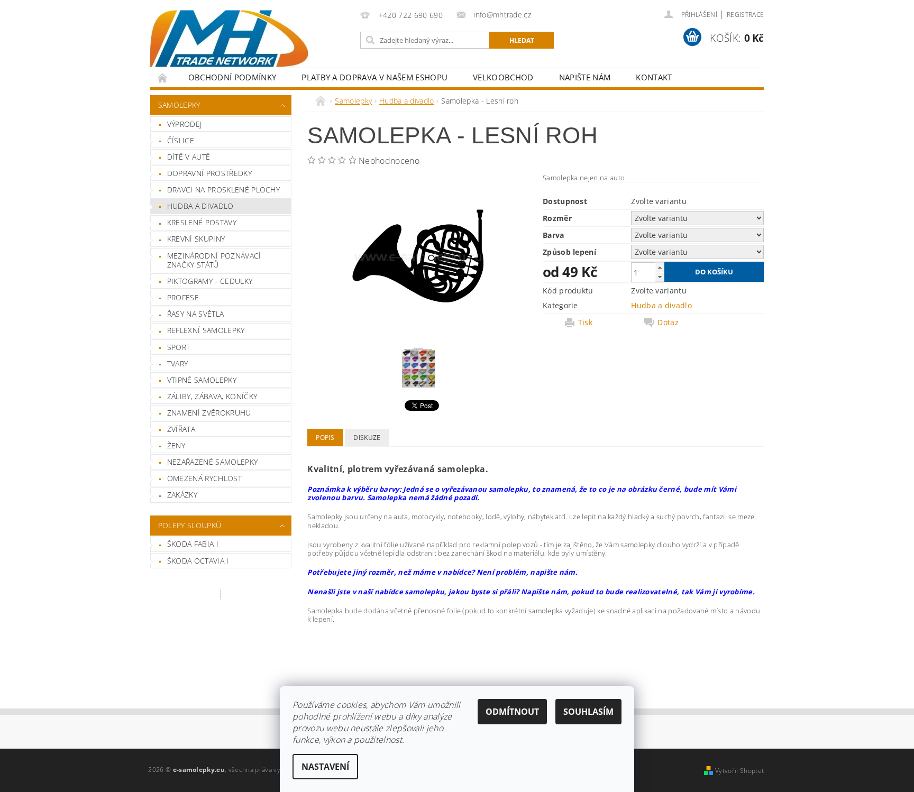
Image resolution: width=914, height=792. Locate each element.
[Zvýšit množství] (659, 267)
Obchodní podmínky (232, 77)
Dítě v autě (189, 157)
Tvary (177, 363)
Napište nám (585, 77)
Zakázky (182, 495)
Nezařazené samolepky (212, 462)
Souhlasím (588, 711)
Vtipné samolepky (201, 380)
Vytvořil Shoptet (739, 770)
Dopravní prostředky (209, 173)
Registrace (745, 14)
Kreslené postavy (201, 222)
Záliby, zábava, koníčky (212, 396)
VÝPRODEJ (184, 124)
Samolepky (179, 105)
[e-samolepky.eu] (229, 38)
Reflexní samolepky (206, 330)
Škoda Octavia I (198, 561)
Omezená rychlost (204, 478)
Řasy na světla (195, 314)
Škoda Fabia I (192, 544)
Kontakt (654, 77)
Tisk (585, 322)
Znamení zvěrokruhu (209, 413)
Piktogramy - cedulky (209, 281)
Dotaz (668, 322)
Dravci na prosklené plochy (223, 190)
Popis (325, 437)
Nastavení (325, 766)
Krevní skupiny (196, 239)
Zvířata (181, 429)
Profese (183, 297)
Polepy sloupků (189, 525)
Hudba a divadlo (200, 206)
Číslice (180, 140)
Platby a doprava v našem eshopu (374, 77)
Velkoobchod (503, 77)
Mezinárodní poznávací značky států (214, 260)
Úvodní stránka (163, 77)
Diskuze (366, 437)
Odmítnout (512, 711)
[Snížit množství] (659, 277)
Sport (178, 347)
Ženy (176, 445)
